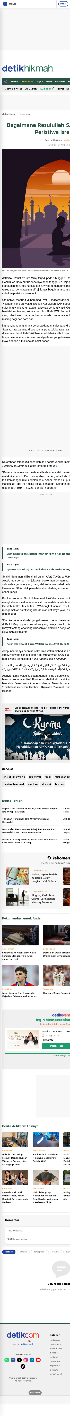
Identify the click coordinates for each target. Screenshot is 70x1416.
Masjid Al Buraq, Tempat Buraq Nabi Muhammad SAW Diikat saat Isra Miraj (29, 841)
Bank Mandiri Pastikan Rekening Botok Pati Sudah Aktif (45, 1157)
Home (14, 81)
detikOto (54, 1370)
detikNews (55, 1340)
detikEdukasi (56, 1344)
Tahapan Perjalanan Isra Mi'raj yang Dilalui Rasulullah (25, 820)
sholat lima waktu (14, 776)
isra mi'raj (35, 776)
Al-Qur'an (31, 88)
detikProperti (56, 1374)
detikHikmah (9, 114)
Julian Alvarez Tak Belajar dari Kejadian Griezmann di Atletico (19, 995)
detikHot (54, 1357)
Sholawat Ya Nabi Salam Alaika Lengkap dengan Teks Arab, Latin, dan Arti (19, 956)
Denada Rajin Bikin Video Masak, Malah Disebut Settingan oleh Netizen (15, 1197)
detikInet (54, 1353)
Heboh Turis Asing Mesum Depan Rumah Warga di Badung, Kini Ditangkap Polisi (14, 1159)
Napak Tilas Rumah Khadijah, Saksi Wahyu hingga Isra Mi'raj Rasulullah (29, 810)
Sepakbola (55, 1365)
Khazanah (27, 81)
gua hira (33, 784)
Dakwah (60, 81)
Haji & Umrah (44, 81)
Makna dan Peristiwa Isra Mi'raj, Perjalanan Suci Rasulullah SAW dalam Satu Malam (28, 831)
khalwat (46, 784)
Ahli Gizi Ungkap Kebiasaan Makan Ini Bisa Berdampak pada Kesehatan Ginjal (45, 1197)
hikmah (59, 784)
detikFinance (56, 1348)
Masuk (63, 4)
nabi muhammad (14, 784)
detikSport (55, 1361)
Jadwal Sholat (13, 88)
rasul (48, 776)
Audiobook (46, 88)
